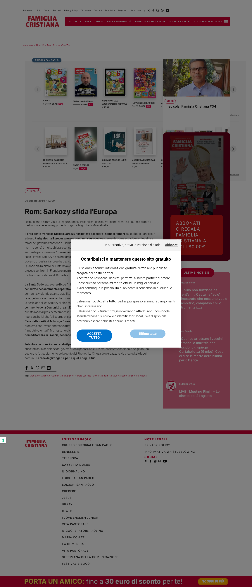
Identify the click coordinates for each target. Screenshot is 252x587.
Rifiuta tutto (148, 334)
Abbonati (171, 245)
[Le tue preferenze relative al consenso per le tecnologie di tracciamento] (3, 440)
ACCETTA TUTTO (94, 335)
